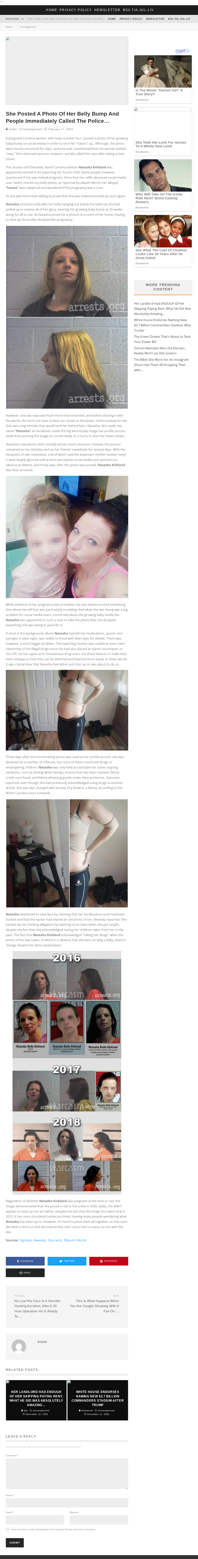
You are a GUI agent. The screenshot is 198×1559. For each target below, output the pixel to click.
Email (10, 1512)
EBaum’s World (75, 1240)
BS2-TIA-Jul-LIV (138, 10)
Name (10, 1495)
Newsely (40, 1240)
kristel (12, 129)
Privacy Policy (76, 10)
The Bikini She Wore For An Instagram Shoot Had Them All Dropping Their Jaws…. (161, 364)
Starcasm (55, 1240)
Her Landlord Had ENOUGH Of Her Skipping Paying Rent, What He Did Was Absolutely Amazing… (98, 19)
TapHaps (26, 1240)
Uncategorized (32, 129)
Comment (12, 1455)
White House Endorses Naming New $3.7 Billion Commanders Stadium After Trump (162, 325)
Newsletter (107, 10)
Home (51, 10)
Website (74, 1512)
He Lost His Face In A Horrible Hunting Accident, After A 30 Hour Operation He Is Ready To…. (38, 1306)
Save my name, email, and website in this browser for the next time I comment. (53, 1529)
